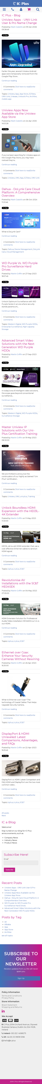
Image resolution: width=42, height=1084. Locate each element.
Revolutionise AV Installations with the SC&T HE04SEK (20, 583)
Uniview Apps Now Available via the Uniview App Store (19, 113)
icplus (10, 569)
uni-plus (23, 497)
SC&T (22, 569)
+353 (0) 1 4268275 (18, 1033)
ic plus (16, 569)
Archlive (33, 96)
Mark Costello (17, 27)
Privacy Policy (8, 998)
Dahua (11, 249)
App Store (24, 94)
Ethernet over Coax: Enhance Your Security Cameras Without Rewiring (20, 656)
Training (31, 497)
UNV (17, 178)
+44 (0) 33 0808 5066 (15, 1037)
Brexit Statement (9, 1005)
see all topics (7, 936)
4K (5, 922)
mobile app (6, 99)
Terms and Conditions (12, 996)
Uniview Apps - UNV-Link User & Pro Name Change (19, 21)
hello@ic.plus (10, 1041)
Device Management (23, 249)
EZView (32, 94)
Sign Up (21, 978)
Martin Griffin (16, 274)
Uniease (14, 96)
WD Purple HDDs (29, 324)
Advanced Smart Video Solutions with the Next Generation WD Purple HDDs (18, 345)
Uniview (11, 94)
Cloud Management (15, 252)
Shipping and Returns (12, 1007)
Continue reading (9, 81)
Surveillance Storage (11, 416)
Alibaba (7, 924)
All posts (5, 813)
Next (4, 816)
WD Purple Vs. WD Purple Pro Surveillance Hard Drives (20, 266)
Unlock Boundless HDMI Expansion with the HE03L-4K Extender (20, 511)
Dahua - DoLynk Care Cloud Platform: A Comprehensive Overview (21, 192)
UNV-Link (6, 96)
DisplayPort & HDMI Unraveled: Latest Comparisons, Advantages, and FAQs (20, 738)
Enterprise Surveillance (12, 327)
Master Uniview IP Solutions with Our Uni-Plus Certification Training (19, 430)
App (17, 94)
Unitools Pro (23, 96)
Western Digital (14, 324)
